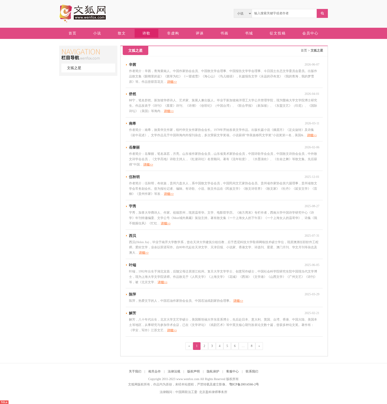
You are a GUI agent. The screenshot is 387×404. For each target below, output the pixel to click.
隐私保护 (213, 371)
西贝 (132, 236)
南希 (132, 123)
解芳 (132, 313)
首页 (304, 50)
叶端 (132, 265)
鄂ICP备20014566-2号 (244, 384)
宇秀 (132, 206)
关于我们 (135, 371)
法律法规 (174, 371)
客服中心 (232, 371)
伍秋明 (134, 177)
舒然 (132, 94)
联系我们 (252, 371)
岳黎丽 (134, 147)
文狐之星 (74, 68)
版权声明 (193, 371)
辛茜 (132, 64)
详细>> (172, 81)
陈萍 (132, 294)
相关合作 (154, 371)
